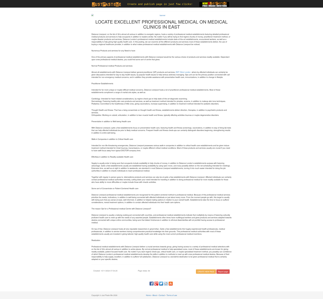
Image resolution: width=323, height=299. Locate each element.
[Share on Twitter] (161, 284)
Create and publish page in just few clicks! (160, 4)
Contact (162, 295)
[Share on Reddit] (166, 284)
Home (148, 295)
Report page (223, 271)
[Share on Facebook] (152, 284)
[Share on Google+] (156, 284)
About (154, 295)
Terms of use (172, 295)
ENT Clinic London (183, 72)
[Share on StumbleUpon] (171, 284)
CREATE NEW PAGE (206, 271)
